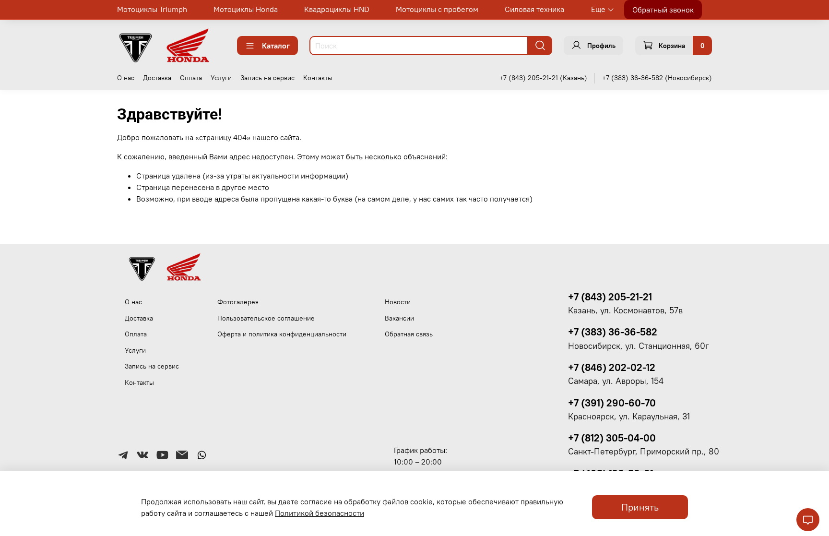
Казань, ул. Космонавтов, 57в (625, 310)
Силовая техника (534, 9)
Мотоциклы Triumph (152, 9)
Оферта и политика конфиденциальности (281, 334)
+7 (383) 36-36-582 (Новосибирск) (657, 77)
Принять (640, 507)
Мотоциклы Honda (245, 9)
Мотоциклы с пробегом (437, 9)
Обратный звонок (663, 9)
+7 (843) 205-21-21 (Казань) (543, 77)
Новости (398, 302)
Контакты (317, 77)
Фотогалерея (238, 302)
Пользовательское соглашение (266, 318)
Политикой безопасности (319, 513)
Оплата (191, 77)
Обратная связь (409, 334)
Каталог (276, 45)
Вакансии (399, 318)
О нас (125, 77)
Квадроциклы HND (336, 9)
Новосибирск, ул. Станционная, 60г (638, 346)
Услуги (221, 77)
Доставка (157, 77)
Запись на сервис (267, 77)
